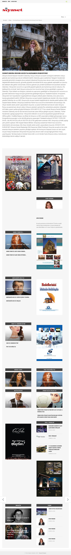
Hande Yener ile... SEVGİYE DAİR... (47, 382)
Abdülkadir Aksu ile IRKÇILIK (13, 301)
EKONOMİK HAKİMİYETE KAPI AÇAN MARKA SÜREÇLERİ (55, 426)
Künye (9, 1)
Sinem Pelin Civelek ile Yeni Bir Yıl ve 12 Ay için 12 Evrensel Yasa (49, 410)
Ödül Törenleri (52, 436)
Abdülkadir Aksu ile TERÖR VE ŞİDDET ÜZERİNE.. (17, 297)
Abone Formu (14, 1)
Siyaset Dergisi (42, 553)
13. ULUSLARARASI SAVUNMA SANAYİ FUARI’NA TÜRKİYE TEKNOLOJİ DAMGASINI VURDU (55, 448)
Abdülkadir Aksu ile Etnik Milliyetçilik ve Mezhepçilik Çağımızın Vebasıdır (18, 289)
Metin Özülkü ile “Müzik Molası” (16, 403)
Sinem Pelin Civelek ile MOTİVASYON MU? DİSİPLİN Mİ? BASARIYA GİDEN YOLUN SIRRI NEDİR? (49, 416)
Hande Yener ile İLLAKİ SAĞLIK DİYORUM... (16, 255)
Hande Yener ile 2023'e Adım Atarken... (16, 251)
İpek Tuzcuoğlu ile (11, 346)
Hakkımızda (4, 1)
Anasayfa (5, 20)
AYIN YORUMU (39, 218)
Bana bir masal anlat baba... (15, 336)
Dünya (10, 20)
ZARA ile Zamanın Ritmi (12, 343)
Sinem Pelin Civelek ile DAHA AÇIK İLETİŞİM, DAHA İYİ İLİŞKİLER (48, 402)
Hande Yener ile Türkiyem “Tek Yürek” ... (19, 244)
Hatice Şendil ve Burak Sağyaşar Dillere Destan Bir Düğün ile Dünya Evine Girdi (17, 532)
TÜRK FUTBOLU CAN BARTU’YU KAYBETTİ (18, 518)
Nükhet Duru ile (11, 382)
